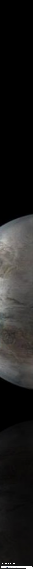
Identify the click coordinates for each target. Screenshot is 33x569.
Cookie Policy (16, 567)
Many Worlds (8, 563)
